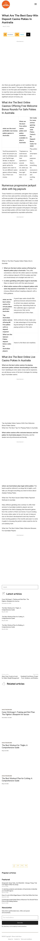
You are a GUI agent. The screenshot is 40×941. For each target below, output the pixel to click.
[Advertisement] (20, 62)
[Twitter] (26, 865)
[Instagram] (22, 865)
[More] (28, 34)
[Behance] (14, 865)
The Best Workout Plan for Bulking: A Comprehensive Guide (13, 626)
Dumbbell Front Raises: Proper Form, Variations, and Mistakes (29, 677)
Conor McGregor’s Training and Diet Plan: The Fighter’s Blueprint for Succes (15, 600)
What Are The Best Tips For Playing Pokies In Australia (20, 428)
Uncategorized (7, 709)
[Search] (36, 587)
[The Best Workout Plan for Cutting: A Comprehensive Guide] (35, 618)
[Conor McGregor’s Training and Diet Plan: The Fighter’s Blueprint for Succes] (35, 601)
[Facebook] (18, 865)
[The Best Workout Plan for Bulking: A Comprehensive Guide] (35, 626)
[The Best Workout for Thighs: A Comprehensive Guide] (35, 609)
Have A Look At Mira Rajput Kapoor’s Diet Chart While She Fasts (20, 895)
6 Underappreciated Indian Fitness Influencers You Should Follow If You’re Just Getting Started (20, 900)
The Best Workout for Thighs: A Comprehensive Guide (11, 609)
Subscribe (20, 923)
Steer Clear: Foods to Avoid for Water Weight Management (10, 677)
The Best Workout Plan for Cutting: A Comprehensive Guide (13, 617)
